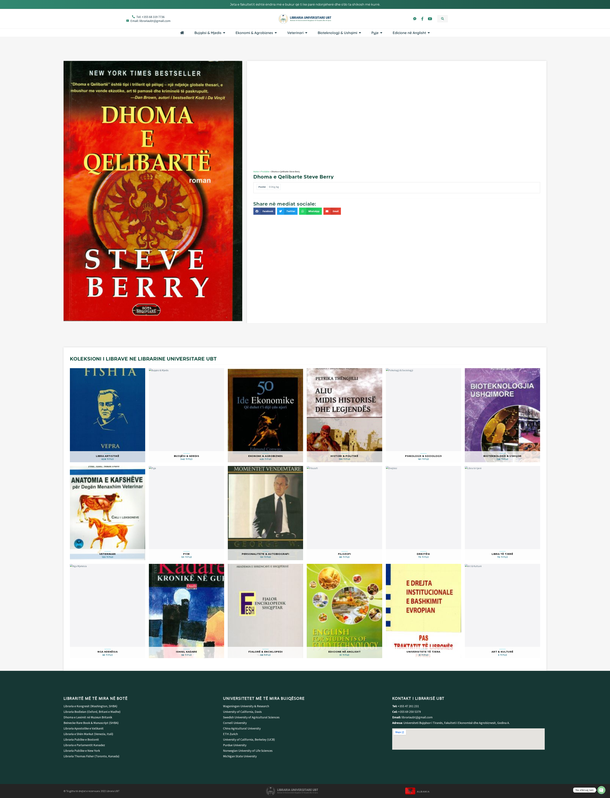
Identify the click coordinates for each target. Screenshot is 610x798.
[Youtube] (430, 18)
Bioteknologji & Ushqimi (337, 33)
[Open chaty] (601, 790)
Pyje (375, 33)
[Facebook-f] (422, 18)
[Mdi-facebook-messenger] (414, 18)
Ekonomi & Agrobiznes (254, 33)
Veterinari (295, 33)
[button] (442, 18)
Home (256, 171)
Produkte (265, 171)
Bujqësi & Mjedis (207, 33)
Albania (423, 791)
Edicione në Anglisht (409, 33)
